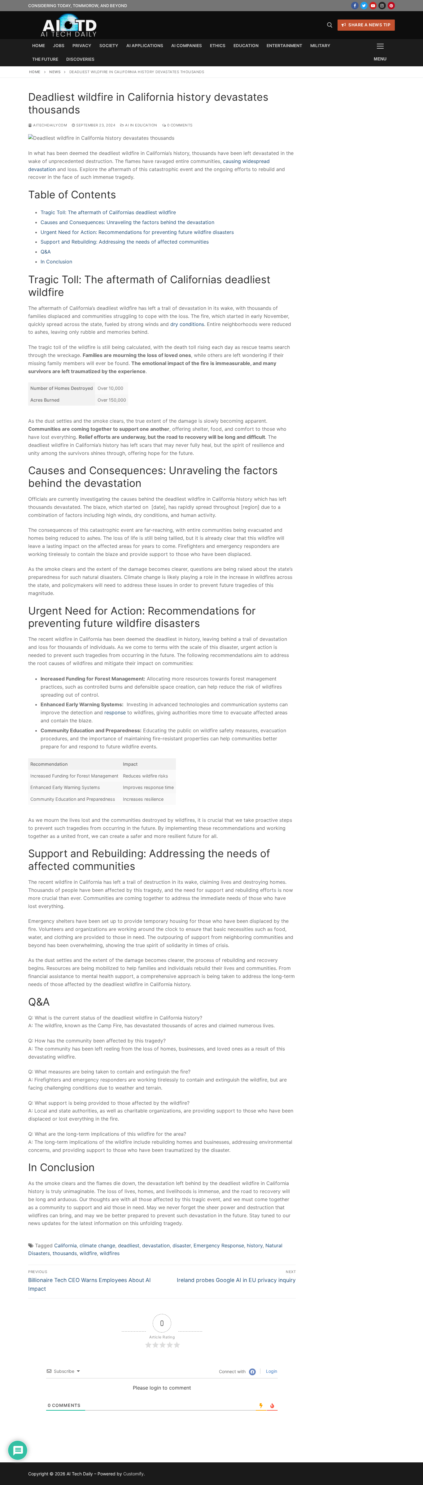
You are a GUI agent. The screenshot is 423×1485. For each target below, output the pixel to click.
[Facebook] (354, 5)
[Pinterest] (391, 5)
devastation (156, 1245)
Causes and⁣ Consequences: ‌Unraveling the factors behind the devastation (127, 222)
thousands (65, 1253)
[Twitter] (364, 5)
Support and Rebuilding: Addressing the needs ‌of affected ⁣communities (125, 242)
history (255, 1245)
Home (35, 72)
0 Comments (179, 125)
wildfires (110, 1253)
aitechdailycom (49, 125)
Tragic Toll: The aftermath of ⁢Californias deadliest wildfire (108, 212)
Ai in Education (140, 125)
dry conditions (187, 324)
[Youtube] (373, 5)
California (65, 1245)
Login (271, 1371)
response (115, 712)
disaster (181, 1245)
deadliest (128, 1245)
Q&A (46, 252)
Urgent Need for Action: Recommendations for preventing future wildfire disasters (137, 232)
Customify (133, 1473)
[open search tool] (330, 25)
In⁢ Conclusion (56, 261)
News (54, 72)
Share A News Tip (369, 24)
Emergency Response (219, 1245)
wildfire (88, 1253)
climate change (97, 1245)
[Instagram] (382, 5)
